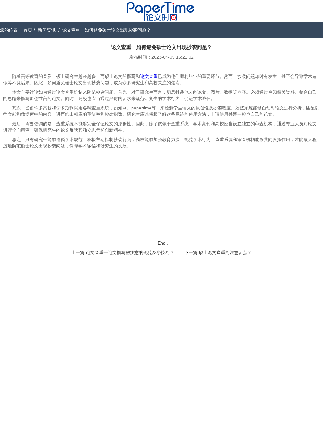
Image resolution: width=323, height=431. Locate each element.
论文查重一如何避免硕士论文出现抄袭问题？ (106, 29)
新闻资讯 (47, 29)
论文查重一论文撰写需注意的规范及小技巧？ (130, 252)
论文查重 (149, 76)
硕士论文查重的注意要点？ (225, 252)
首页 (27, 29)
